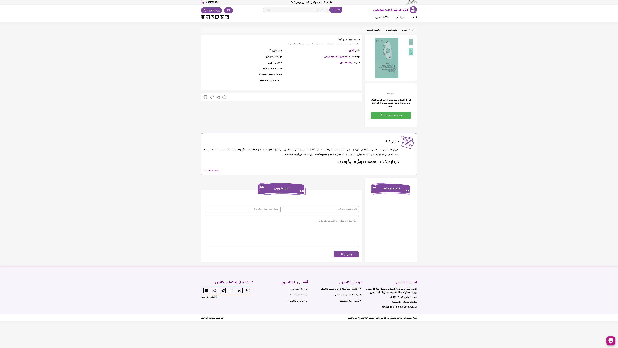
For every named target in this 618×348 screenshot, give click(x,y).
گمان (351, 50)
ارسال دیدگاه (346, 254)
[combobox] (303, 10)
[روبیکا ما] (203, 17)
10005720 (396, 302)
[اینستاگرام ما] (217, 17)
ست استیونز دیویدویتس (337, 56)
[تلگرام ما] (212, 17)
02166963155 (396, 297)
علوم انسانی (391, 30)
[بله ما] (226, 17)
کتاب (404, 30)
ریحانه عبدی (346, 62)
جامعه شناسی (373, 30)
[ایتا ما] (207, 17)
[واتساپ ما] (222, 17)
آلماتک (204, 318)
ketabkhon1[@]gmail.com (396, 307)
